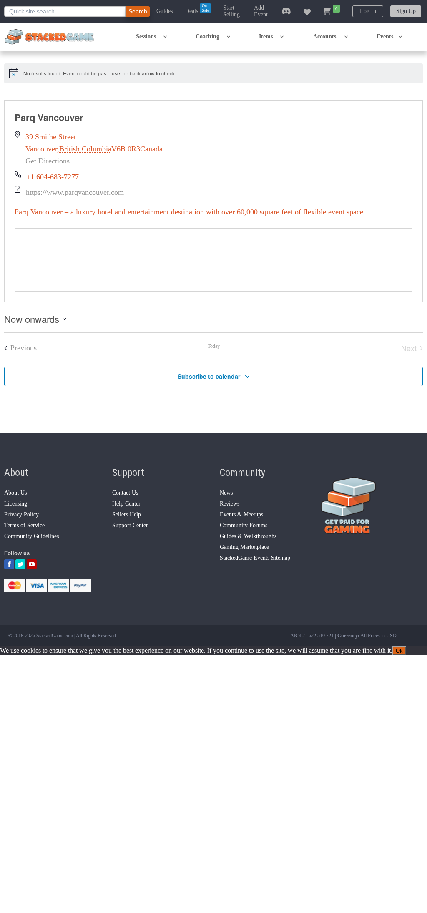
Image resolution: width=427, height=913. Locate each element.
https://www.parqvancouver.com (75, 192)
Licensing (15, 504)
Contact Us (125, 493)
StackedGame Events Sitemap (255, 558)
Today (214, 346)
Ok (399, 651)
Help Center (126, 504)
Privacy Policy (21, 514)
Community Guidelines (31, 536)
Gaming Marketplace (244, 547)
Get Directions (47, 161)
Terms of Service (24, 525)
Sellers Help (126, 514)
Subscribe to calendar (209, 376)
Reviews (229, 504)
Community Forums (243, 525)
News (226, 493)
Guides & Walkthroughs (248, 536)
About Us (15, 493)
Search (137, 11)
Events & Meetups (241, 514)
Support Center (130, 525)
